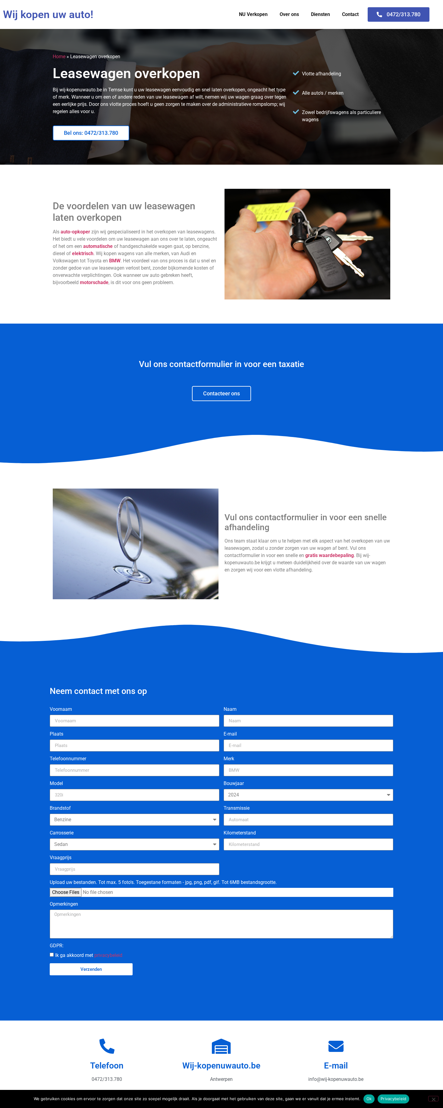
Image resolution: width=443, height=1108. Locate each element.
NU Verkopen (253, 14)
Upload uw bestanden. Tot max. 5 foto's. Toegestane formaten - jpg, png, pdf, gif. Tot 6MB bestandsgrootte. (163, 882)
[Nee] (433, 1098)
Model (56, 783)
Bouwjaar (234, 783)
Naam (230, 709)
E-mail (230, 734)
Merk (229, 758)
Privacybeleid (393, 1098)
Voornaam (61, 709)
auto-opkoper (75, 232)
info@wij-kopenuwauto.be (335, 1079)
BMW (115, 261)
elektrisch (82, 253)
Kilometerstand (240, 833)
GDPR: (57, 945)
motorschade (94, 282)
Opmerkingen (64, 904)
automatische (98, 246)
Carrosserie (62, 833)
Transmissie (237, 808)
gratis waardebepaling (329, 555)
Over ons (289, 14)
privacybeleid (108, 955)
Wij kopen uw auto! (48, 14)
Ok (369, 1098)
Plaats (56, 734)
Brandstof (60, 808)
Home (59, 56)
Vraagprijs (60, 857)
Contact (350, 14)
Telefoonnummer (68, 758)
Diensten (320, 14)
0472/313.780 (107, 1079)
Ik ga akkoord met (88, 955)
